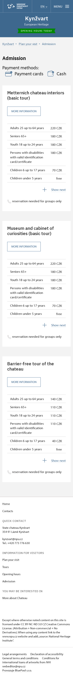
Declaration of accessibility (46, 654)
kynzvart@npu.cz (12, 539)
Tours (5, 567)
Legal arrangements (14, 654)
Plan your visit (10, 560)
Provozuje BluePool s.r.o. (17, 670)
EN (42, 6)
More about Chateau (14, 598)
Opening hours (11, 574)
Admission (8, 581)
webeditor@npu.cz (13, 666)
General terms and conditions (20, 658)
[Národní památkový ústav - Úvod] (17, 6)
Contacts (7, 511)
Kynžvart (36, 18)
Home (6, 504)
